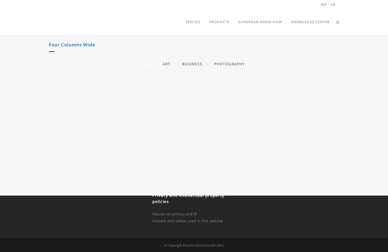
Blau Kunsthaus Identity (52, 88)
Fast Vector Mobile (53, 158)
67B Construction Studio (335, 123)
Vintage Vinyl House (147, 158)
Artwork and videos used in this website (187, 220)
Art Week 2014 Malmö (241, 158)
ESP (324, 4)
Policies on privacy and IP (174, 213)
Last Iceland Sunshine (335, 88)
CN (333, 4)
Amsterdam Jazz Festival (53, 123)
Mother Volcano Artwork (147, 123)
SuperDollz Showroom (241, 123)
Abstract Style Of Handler (147, 88)
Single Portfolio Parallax (241, 88)
